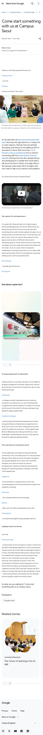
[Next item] (10, 364)
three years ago (7, 540)
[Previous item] (4, 364)
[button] (40, 38)
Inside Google (29, 12)
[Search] (32, 3)
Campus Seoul (7, 76)
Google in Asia (9, 600)
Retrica (4, 503)
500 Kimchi (6, 271)
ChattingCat (6, 513)
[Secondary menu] (38, 3)
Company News (15, 12)
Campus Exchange (9, 416)
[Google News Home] (15, 3)
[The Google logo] (6, 703)
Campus (5, 86)
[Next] (39, 12)
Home (4, 12)
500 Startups (6, 261)
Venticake (5, 492)
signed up (5, 476)
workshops (6, 395)
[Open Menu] (2, 3)
